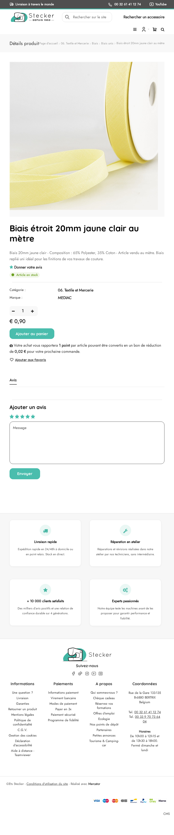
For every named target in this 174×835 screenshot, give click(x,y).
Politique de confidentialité (22, 722)
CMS (166, 813)
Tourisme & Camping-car (104, 743)
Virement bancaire (63, 698)
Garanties (22, 703)
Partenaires (104, 730)
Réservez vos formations (104, 705)
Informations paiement (63, 692)
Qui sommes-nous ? (104, 692)
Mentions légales (22, 714)
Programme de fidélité (63, 720)
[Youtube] (93, 673)
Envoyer (24, 473)
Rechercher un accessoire (143, 17)
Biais (95, 43)
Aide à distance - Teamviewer (22, 752)
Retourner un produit (22, 709)
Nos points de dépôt (104, 724)
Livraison (22, 698)
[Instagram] (87, 673)
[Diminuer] (13, 311)
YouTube (161, 4)
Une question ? (22, 692)
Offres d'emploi (104, 713)
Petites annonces (104, 735)
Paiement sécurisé (63, 714)
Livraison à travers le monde (34, 4)
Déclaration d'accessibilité (22, 743)
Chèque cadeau (104, 698)
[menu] (134, 29)
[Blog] (100, 673)
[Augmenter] (32, 311)
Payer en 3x (63, 709)
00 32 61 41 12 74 (127, 4)
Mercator (94, 784)
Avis (13, 380)
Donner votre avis (28, 267)
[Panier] (155, 29)
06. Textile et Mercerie (75, 43)
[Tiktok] (80, 673)
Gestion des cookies (22, 735)
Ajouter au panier (32, 333)
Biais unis (107, 43)
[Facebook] (73, 673)
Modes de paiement (63, 703)
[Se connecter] (145, 29)
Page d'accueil (48, 43)
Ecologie (104, 719)
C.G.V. (22, 730)
